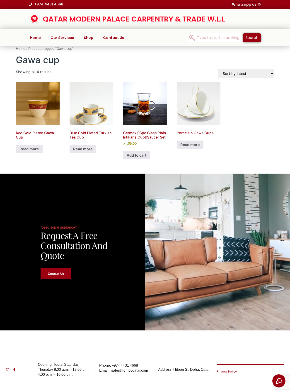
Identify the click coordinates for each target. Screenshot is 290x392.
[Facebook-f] (14, 369)
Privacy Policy (227, 371)
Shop (88, 37)
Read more (29, 149)
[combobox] (215, 37)
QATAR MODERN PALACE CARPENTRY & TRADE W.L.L (134, 19)
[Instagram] (7, 369)
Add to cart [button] (136, 155)
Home (35, 37)
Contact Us (113, 37)
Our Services (62, 37)
